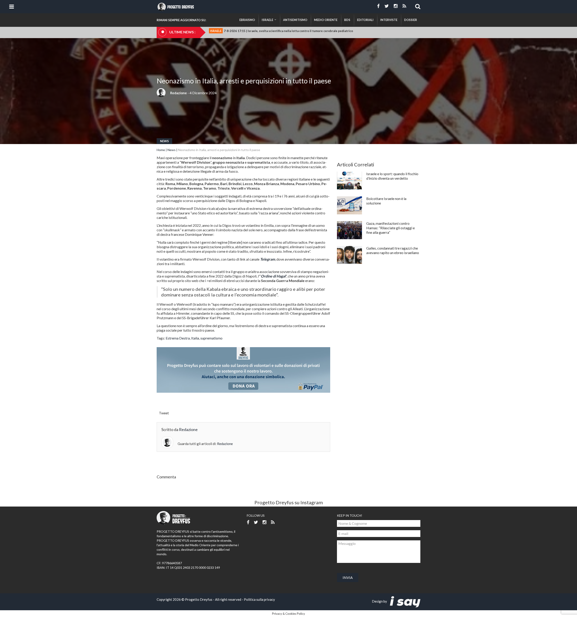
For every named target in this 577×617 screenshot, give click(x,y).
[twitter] (387, 6)
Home (161, 150)
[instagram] (396, 6)
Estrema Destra (178, 338)
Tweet (164, 413)
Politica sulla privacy (259, 599)
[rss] (404, 6)
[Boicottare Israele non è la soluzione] (349, 205)
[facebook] (378, 6)
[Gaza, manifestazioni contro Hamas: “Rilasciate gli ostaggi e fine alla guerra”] (349, 230)
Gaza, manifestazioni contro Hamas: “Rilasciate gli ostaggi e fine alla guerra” (390, 227)
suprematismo (211, 338)
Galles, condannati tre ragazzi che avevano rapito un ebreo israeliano (392, 250)
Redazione (178, 93)
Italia (195, 338)
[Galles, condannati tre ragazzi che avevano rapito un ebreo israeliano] (349, 255)
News (164, 141)
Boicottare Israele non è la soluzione (386, 200)
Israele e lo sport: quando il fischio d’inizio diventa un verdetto (392, 176)
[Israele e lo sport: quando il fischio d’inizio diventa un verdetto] (349, 181)
